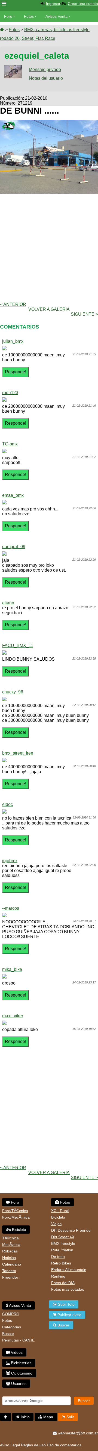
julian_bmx (12, 341)
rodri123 (10, 392)
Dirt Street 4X (62, 1237)
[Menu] (4, 3)
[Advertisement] (49, 247)
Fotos (29, 16)
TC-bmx (10, 444)
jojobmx (9, 860)
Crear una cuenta (83, 3)
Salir (69, 1417)
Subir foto (66, 1304)
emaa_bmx (13, 495)
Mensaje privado (45, 69)
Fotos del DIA (63, 1283)
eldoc (7, 804)
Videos (16, 1352)
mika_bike (12, 969)
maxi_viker (12, 1015)
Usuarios (18, 1383)
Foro (8, 16)
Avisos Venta (56, 16)
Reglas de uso (33, 1445)
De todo (58, 1256)
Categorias (11, 1327)
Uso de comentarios (64, 1445)
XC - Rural (60, 1210)
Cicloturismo (21, 1373)
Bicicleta (18, 1229)
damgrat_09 (13, 546)
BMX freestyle (63, 1243)
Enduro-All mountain (68, 1269)
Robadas (10, 1251)
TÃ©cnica (10, 1238)
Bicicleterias (20, 1363)
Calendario (11, 1264)
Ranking (58, 1276)
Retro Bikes (61, 1263)
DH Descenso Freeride (71, 1230)
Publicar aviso (68, 1315)
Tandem (9, 1271)
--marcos (10, 908)
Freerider (10, 1277)
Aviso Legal (10, 1445)
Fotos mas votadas (67, 1289)
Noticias (9, 1257)
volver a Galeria (49, 309)
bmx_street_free (17, 753)
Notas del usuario (46, 78)
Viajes (56, 1224)
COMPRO (10, 1314)
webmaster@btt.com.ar (77, 1433)
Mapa (47, 1417)
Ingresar (53, 3)
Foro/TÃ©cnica (15, 1210)
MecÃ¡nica (11, 1244)
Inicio (25, 1417)
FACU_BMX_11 (17, 645)
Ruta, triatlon (62, 1250)
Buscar (8, 1333)
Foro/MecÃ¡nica (16, 1217)
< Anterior (13, 304)
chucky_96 (12, 692)
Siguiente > (84, 314)
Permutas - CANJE (18, 1340)
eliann (8, 603)
